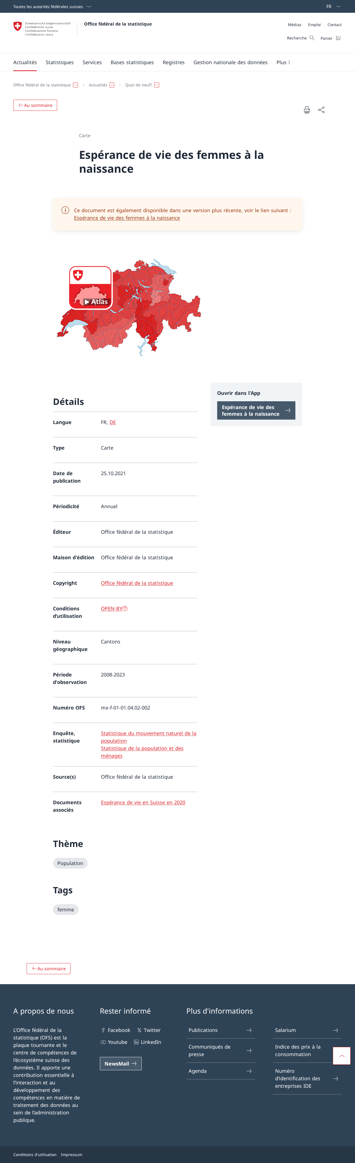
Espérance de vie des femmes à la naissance (127, 217)
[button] (25, 62)
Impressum (71, 1154)
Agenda (198, 1070)
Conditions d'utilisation (35, 1154)
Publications (203, 1030)
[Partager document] (321, 110)
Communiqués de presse (209, 1050)
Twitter (152, 1030)
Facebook (119, 1030)
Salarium (285, 1030)
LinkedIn (151, 1042)
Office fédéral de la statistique (118, 24)
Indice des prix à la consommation (298, 1050)
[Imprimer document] (307, 109)
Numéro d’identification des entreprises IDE (297, 1078)
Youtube (117, 1042)
